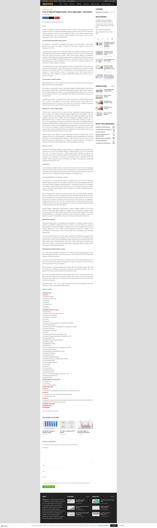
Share (46, 17)
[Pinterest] (111, 1)
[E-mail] (114, 1)
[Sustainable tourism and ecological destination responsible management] (99, 42)
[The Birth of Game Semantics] (99, 107)
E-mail (44, 471)
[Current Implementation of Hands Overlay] (99, 89)
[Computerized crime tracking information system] (99, 51)
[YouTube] (107, 1)
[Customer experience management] (96, 513)
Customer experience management (105, 513)
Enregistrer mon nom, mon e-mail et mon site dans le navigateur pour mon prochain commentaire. (67, 483)
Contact (51, 1)
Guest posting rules (71, 1)
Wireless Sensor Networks (107, 96)
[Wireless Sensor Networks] (99, 95)
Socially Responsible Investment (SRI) (80, 500)
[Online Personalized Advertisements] (96, 506)
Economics (79, 4)
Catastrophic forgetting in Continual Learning (48, 431)
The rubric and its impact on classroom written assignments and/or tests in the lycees (105, 25)
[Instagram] (112, 1)
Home (60, 4)
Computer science (95, 4)
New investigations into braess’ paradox (109, 60)
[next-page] (99, 119)
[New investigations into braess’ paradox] (99, 59)
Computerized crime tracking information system (108, 53)
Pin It (58, 17)
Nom (43, 465)
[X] (109, 1)
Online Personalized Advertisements (104, 507)
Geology (66, 4)
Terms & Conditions (62, 1)
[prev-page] (96, 119)
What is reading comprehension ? (103, 29)
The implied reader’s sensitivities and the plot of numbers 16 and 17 (109, 68)
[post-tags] (112, 39)
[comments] (107, 39)
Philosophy (86, 4)
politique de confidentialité (103, 525)
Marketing (95, 496)
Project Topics (47, 14)
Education (72, 4)
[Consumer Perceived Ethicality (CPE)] (96, 500)
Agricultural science (106, 4)
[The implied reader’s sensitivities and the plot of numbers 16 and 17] (99, 66)
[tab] (98, 39)
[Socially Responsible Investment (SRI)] (71, 500)
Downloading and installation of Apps (108, 102)
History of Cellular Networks (108, 113)
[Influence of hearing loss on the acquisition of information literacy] (99, 75)
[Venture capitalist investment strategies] (71, 506)
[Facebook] (105, 1)
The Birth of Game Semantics (108, 107)
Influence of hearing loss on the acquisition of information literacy (109, 76)
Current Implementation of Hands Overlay (109, 90)
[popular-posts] (98, 39)
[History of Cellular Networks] (99, 113)
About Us (55, 1)
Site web (44, 476)
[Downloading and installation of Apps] (99, 101)
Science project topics (47, 9)
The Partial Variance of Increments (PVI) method (83, 431)
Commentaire (45, 447)
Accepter (114, 525)
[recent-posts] (102, 39)
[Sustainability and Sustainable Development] (71, 513)
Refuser (122, 525)
